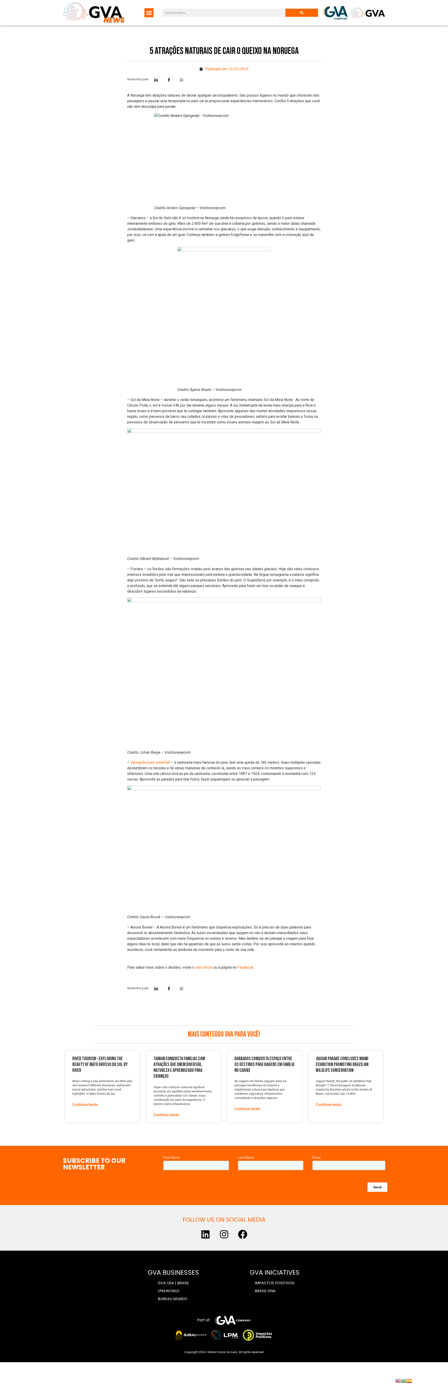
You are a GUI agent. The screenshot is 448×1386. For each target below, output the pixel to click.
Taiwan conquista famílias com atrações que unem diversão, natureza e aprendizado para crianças (179, 1067)
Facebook (246, 967)
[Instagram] (224, 1234)
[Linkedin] (205, 1234)
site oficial (203, 967)
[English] (398, 1380)
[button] (149, 12)
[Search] (301, 13)
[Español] (409, 1380)
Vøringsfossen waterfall (150, 762)
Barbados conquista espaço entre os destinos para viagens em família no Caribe (264, 1064)
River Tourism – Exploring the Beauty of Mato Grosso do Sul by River (100, 1064)
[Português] (403, 1380)
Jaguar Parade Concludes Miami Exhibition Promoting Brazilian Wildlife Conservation (342, 1064)
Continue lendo (85, 1104)
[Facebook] (242, 1234)
